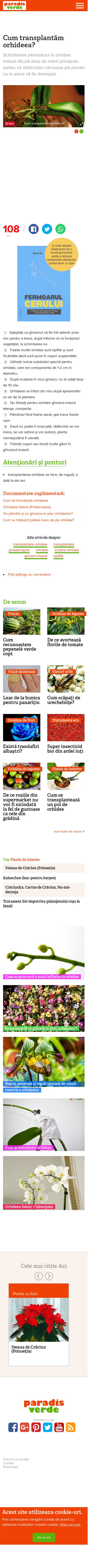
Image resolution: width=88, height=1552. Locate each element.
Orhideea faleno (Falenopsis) (29, 1206)
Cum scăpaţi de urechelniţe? (63, 700)
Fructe (13, 614)
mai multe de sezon (68, 831)
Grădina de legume (68, 614)
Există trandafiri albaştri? (21, 748)
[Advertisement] (43, 22)
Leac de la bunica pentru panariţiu (21, 700)
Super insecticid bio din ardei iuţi (65, 748)
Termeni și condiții (16, 1459)
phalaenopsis (19, 550)
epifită (58, 556)
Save (11, 123)
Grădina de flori (21, 720)
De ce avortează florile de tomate (65, 642)
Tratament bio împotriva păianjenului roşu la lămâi (41, 904)
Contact (8, 1463)
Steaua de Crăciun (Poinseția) (30, 868)
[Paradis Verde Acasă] (14, 5)
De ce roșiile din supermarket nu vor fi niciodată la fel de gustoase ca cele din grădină (21, 806)
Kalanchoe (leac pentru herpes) (29, 878)
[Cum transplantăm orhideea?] (44, 106)
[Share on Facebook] (34, 229)
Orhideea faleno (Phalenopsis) (27, 507)
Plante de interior (67, 769)
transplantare (64, 544)
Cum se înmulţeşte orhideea (25, 500)
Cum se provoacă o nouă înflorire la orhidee (42, 976)
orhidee (42, 550)
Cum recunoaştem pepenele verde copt (19, 647)
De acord (43, 1538)
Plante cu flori (25, 1293)
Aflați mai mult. (70, 1525)
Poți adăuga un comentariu (29, 574)
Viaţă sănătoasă (21, 671)
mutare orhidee (67, 550)
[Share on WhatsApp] (60, 229)
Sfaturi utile (62, 671)
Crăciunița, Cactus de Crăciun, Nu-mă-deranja (37, 889)
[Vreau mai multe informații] (43, 283)
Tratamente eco (65, 720)
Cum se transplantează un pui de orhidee (63, 802)
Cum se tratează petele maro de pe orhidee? (38, 520)
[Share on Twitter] (47, 229)
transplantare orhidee (30, 544)
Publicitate (10, 1467)
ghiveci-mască (35, 556)
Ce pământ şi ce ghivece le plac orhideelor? (38, 513)
